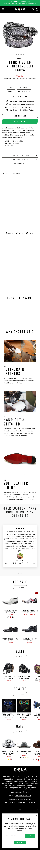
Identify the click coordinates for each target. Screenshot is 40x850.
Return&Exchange (20, 159)
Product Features (20, 155)
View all (20, 587)
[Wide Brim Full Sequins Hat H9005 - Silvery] (6, 759)
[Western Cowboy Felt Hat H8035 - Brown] (36, 759)
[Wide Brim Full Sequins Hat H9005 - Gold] (8, 759)
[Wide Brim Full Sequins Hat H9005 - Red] (11, 759)
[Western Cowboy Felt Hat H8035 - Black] (38, 759)
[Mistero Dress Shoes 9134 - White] (8, 617)
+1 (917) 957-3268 (24, 799)
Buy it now (20, 122)
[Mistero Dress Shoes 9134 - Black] (12, 617)
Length (24, 87)
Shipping (16, 78)
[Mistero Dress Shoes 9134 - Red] (10, 617)
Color (11, 87)
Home (19, 58)
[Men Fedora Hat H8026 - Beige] (27, 757)
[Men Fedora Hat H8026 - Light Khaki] (25, 757)
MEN (19, 809)
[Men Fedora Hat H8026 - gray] (23, 757)
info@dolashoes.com (23, 796)
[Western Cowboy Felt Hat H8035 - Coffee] (34, 759)
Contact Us (20, 164)
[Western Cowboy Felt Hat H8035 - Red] (38, 761)
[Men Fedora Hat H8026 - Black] (21, 757)
